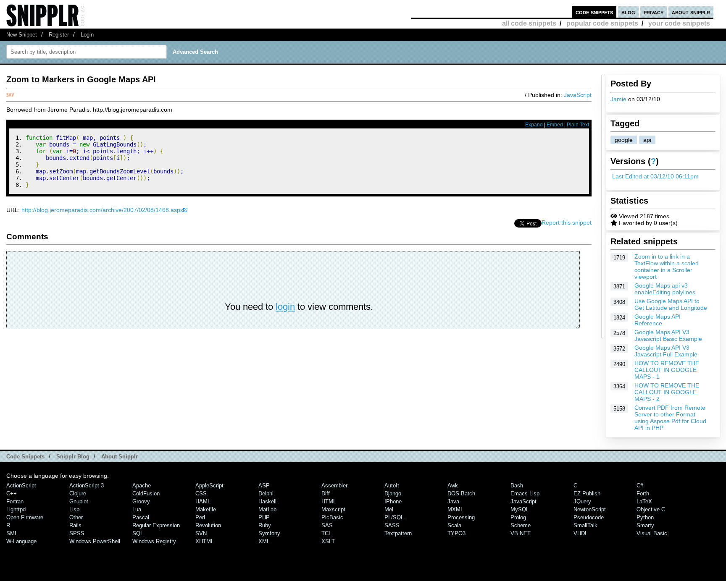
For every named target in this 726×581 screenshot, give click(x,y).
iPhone (393, 501)
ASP (264, 485)
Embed (555, 124)
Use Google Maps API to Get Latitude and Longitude (670, 304)
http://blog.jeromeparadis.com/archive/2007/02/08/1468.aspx (102, 210)
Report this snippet (567, 222)
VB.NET (520, 533)
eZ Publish (586, 493)
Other (76, 517)
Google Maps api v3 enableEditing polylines (664, 289)
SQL (137, 533)
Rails (75, 525)
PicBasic (332, 517)
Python (645, 517)
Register (59, 34)
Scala (454, 525)
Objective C (651, 509)
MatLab (267, 509)
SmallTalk (585, 525)
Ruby (264, 525)
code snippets (594, 12)
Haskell (267, 501)
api (647, 139)
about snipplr (691, 12)
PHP (264, 517)
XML (264, 541)
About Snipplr (119, 456)
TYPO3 (456, 533)
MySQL (519, 509)
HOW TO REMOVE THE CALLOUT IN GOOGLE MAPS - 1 (666, 370)
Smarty (645, 525)
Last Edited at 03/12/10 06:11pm (655, 176)
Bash (516, 485)
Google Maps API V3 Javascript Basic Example (668, 335)
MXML (455, 509)
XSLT (328, 541)
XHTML (204, 541)
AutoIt (391, 485)
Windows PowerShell (94, 541)
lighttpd (16, 509)
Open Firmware (24, 517)
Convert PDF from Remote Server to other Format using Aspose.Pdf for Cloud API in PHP (670, 417)
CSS (201, 493)
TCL (326, 533)
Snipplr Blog (72, 456)
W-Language (21, 541)
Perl (200, 517)
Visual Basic (652, 533)
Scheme (520, 525)
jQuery (582, 501)
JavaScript (578, 95)
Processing (461, 517)
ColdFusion (146, 493)
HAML (202, 501)
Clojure (77, 493)
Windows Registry (154, 541)
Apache (141, 485)
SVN (201, 533)
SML (12, 533)
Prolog (518, 517)
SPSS (76, 533)
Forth (643, 493)
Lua (136, 509)
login (285, 306)
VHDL (580, 533)
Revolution (208, 525)
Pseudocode (588, 517)
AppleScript (209, 485)
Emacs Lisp (524, 493)
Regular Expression (156, 525)
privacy (653, 12)
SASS (392, 525)
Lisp (74, 509)
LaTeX (644, 501)
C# (640, 485)
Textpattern (398, 533)
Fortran (15, 501)
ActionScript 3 (86, 485)
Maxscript (333, 509)
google (624, 139)
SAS (327, 525)
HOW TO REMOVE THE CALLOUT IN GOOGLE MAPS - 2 (666, 392)
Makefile (205, 509)
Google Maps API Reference (657, 320)
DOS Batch (461, 493)
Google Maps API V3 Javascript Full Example (665, 351)
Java (453, 501)
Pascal (140, 517)
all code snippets (529, 23)
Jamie (618, 99)
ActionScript (21, 485)
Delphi (266, 493)
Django (392, 493)
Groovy (141, 501)
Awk (452, 485)
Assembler (334, 485)
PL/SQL (394, 517)
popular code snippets (602, 23)
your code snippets (679, 23)
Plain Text (578, 124)
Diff (325, 493)
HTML (328, 501)
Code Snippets (25, 456)
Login (87, 34)
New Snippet (21, 34)
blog (628, 12)
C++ (11, 493)
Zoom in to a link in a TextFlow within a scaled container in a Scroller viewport (666, 266)
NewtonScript (589, 509)
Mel (388, 509)
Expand (534, 124)
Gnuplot (78, 501)
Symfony (269, 533)
